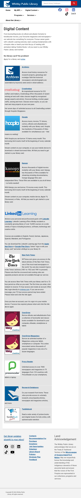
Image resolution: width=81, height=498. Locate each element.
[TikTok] (6, 452)
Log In (73, 13)
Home (8, 10)
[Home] (21, 4)
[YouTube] (12, 452)
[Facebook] (60, 10)
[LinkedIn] (73, 10)
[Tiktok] (66, 14)
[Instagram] (66, 10)
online (23, 59)
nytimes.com (24, 290)
